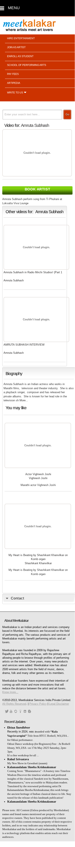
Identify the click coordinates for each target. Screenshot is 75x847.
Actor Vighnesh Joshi (38, 474)
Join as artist (16, 47)
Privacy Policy (38, 703)
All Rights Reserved (14, 703)
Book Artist (37, 189)
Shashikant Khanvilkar (38, 563)
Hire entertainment (21, 38)
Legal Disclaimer (59, 703)
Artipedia (13, 83)
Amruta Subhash (35, 125)
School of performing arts (26, 65)
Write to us (15, 92)
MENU (14, 8)
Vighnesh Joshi (38, 478)
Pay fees (13, 74)
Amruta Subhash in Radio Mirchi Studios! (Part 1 (33, 272)
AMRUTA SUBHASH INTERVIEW (24, 344)
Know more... (10, 692)
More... (24, 400)
